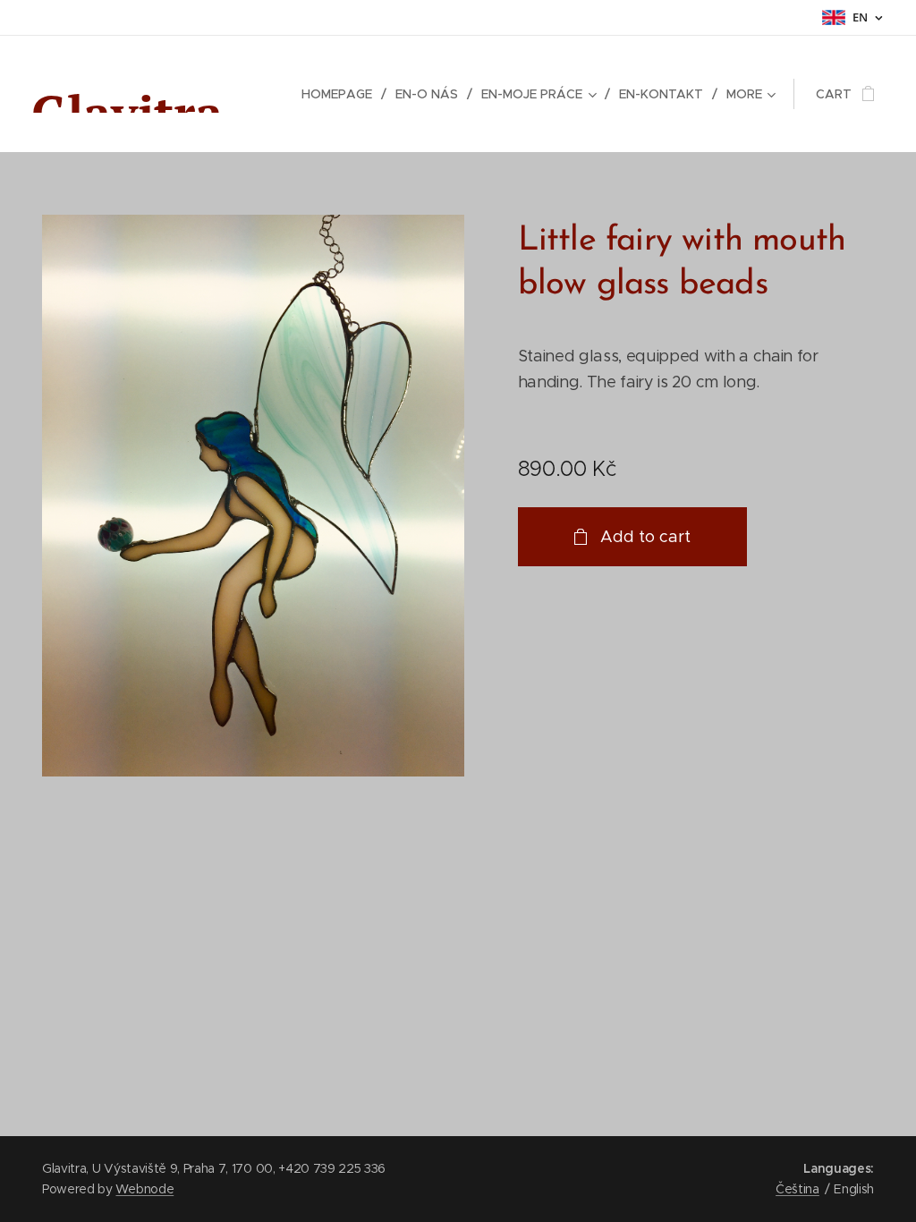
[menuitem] (341, 94)
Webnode (144, 1189)
